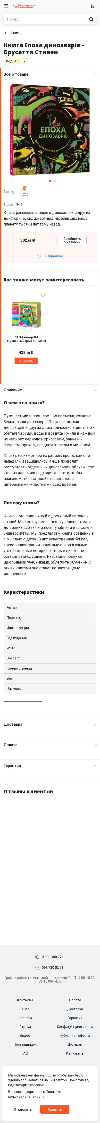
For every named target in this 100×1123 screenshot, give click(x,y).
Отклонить (23, 1109)
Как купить (75, 1053)
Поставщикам (25, 1044)
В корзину (26, 361)
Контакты (25, 1000)
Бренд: (9, 191)
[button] (50, 181)
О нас (25, 1009)
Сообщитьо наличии (72, 240)
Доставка (13, 724)
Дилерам (75, 1044)
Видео (25, 1035)
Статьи (25, 1027)
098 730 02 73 (52, 968)
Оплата (10, 745)
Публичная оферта (75, 1035)
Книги (15, 33)
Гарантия (12, 765)
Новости (25, 1018)
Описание (13, 390)
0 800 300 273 (52, 957)
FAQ (25, 1053)
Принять (55, 1109)
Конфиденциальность (75, 1027)
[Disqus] (50, 859)
